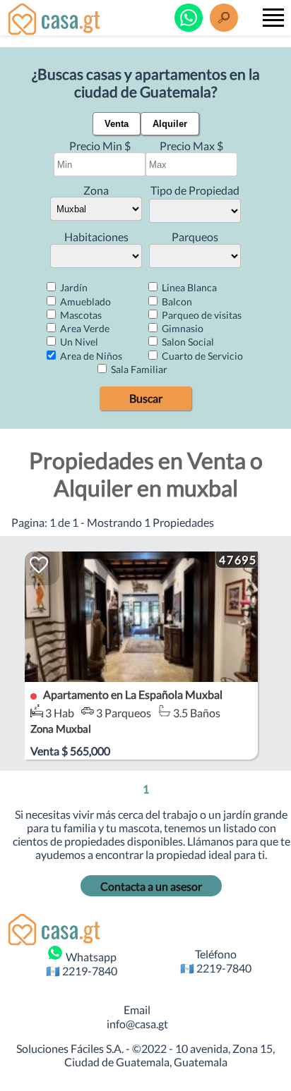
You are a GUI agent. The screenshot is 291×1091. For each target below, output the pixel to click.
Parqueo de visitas (201, 315)
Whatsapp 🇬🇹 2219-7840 (81, 963)
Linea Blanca (188, 287)
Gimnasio (181, 328)
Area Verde (83, 328)
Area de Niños (90, 356)
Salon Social (187, 342)
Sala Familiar (138, 369)
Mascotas (80, 315)
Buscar (145, 398)
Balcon (176, 301)
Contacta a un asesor (151, 886)
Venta (117, 123)
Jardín (73, 287)
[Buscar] (224, 18)
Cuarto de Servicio (201, 356)
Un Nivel (78, 342)
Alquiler (170, 123)
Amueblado (84, 301)
